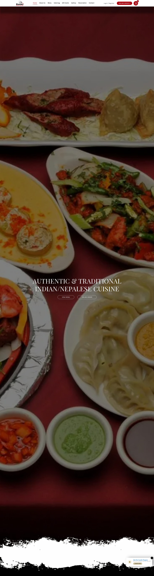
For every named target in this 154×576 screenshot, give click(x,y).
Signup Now (138, 563)
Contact (91, 3)
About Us (42, 3)
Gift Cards (65, 3)
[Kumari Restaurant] (20, 3)
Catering (57, 3)
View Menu (66, 297)
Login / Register (109, 3)
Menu (50, 3)
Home (35, 3)
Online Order (124, 3)
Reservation (82, 3)
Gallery (73, 3)
